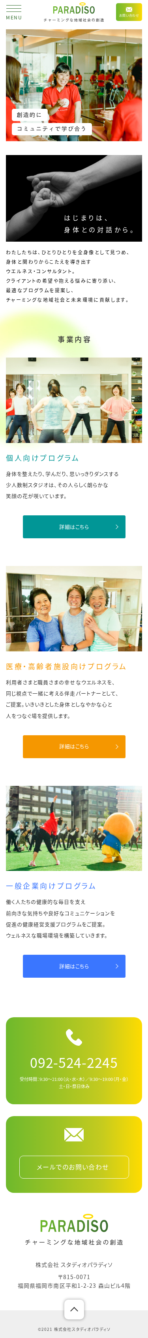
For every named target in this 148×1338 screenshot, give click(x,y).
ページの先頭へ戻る (74, 1309)
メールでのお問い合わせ (73, 1166)
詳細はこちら (74, 526)
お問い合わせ (129, 15)
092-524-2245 (74, 1062)
